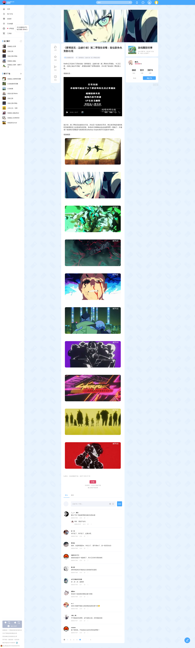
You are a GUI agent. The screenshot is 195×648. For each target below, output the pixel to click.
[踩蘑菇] (8, 3)
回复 (119, 504)
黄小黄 (73, 567)
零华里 (73, 543)
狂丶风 (73, 531)
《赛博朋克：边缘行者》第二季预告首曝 (89, 57)
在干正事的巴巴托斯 (76, 579)
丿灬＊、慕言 (74, 512)
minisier (73, 627)
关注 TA (149, 78)
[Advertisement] (142, 101)
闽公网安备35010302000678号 (11, 646)
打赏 (92, 482)
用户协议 (4, 639)
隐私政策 (10, 639)
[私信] (143, 3)
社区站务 (16, 639)
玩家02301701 (75, 555)
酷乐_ (137, 62)
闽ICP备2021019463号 (8, 642)
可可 (75, 521)
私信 (134, 78)
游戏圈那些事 (69, 57)
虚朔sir (73, 591)
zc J (72, 603)
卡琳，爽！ (74, 615)
